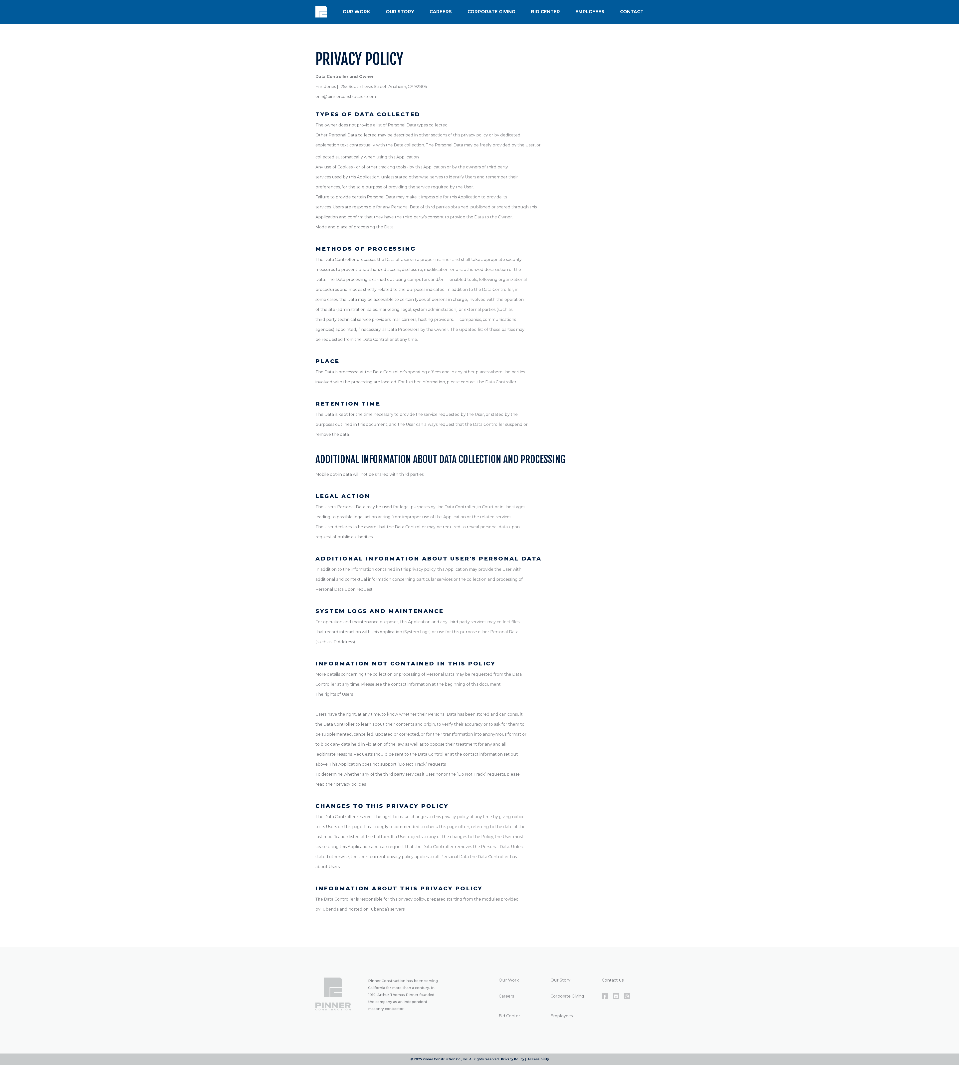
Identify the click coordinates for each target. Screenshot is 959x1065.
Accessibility (538, 1059)
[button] (356, 12)
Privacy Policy (512, 1059)
